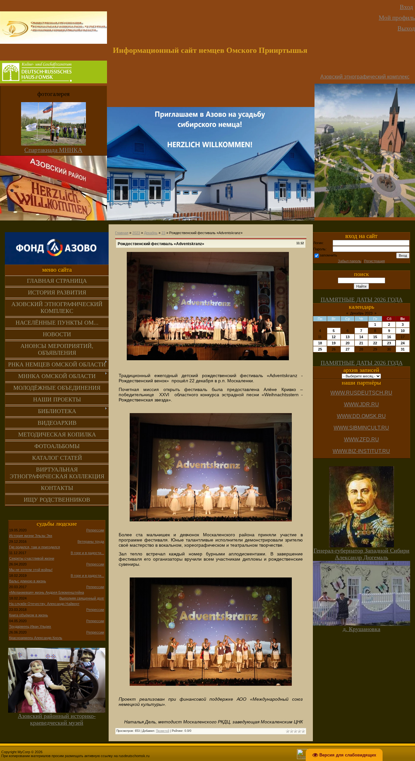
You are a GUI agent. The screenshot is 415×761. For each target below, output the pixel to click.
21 (361, 343)
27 (348, 349)
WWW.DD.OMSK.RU (361, 416)
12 (334, 337)
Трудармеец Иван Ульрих (30, 626)
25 (320, 349)
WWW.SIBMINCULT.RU (361, 428)
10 (403, 331)
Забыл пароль (349, 261)
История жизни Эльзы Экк (30, 536)
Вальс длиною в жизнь (27, 581)
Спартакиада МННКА (53, 150)
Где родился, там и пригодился (34, 547)
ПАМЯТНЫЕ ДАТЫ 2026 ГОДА (362, 299)
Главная (121, 233)
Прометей (162, 730)
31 (403, 349)
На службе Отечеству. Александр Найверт (44, 604)
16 (389, 337)
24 (403, 343)
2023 (136, 233)
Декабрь (151, 233)
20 (348, 343)
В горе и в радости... (87, 553)
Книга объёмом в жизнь (28, 615)
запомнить (328, 255)
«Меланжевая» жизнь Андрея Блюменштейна (46, 592)
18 (320, 343)
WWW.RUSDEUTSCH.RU (361, 393)
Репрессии (95, 530)
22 (375, 343)
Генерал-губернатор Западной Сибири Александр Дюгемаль (361, 554)
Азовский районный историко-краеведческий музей (57, 719)
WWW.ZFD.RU (361, 439)
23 (163, 233)
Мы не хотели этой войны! (31, 570)
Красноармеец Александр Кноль (35, 638)
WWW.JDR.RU (361, 404)
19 (334, 343)
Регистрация (374, 261)
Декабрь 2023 (361, 313)
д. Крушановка (361, 629)
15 (375, 337)
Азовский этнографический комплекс (364, 76)
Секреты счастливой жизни (31, 558)
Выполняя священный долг (81, 598)
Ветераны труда (90, 541)
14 (361, 337)
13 (348, 337)
